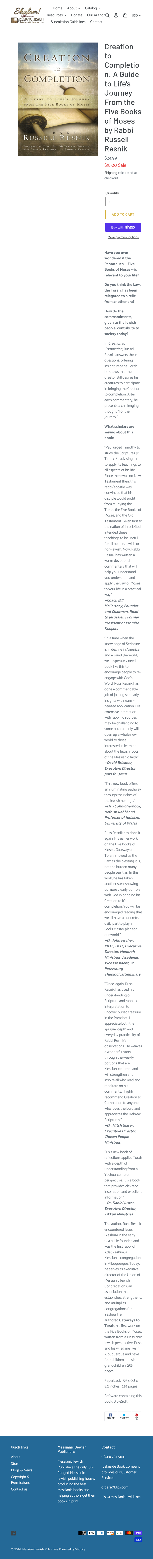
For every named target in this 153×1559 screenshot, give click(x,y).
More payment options (123, 237)
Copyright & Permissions (20, 1480)
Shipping (110, 173)
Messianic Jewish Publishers (40, 1549)
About (16, 1457)
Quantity (112, 193)
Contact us (19, 1489)
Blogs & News (21, 1470)
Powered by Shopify (72, 1549)
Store (15, 1464)
